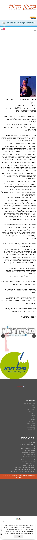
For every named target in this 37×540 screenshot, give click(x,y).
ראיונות (33, 413)
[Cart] (2, 30)
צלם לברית (32, 411)
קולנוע (33, 415)
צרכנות (33, 426)
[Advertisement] (18, 52)
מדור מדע (32, 432)
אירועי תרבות (31, 409)
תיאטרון (33, 407)
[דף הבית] (22, 8)
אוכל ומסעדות (31, 424)
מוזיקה (33, 405)
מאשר (18, 536)
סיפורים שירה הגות (29, 403)
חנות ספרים (31, 430)
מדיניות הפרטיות (9, 533)
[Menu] (35, 30)
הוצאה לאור (31, 422)
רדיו (34, 417)
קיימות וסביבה (31, 428)
